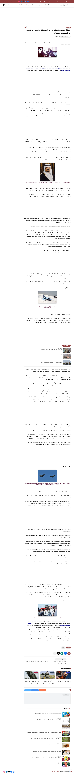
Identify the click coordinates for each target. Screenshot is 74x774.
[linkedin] (21, 1)
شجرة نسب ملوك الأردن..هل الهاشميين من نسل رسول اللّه (49, 719)
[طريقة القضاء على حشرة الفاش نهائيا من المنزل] (66, 745)
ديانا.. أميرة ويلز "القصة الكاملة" (55, 764)
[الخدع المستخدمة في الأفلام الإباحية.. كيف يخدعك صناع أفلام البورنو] (66, 714)
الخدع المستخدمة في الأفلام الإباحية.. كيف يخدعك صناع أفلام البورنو (48, 713)
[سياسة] (15, 1)
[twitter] (23, 1)
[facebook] (28, 1)
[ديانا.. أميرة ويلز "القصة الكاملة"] (66, 764)
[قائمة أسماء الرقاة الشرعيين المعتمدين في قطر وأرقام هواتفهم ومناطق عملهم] (66, 758)
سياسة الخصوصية (51, 1)
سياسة (33, 4)
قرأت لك (22, 4)
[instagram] (19, 1)
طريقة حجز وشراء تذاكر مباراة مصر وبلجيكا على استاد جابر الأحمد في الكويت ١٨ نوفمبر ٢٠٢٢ (44, 732)
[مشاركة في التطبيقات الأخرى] (54, 653)
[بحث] (4, 5)
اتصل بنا (44, 1)
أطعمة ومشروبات (16, 4)
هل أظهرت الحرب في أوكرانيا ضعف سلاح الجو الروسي (51, 349)
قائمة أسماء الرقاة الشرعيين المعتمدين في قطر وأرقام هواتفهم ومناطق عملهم (45, 757)
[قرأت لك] (8, 1)
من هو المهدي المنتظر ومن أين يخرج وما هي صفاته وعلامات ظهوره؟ (48, 726)
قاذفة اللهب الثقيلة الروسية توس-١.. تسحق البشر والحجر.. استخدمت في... (47, 356)
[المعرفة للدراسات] (64, 5)
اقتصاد (44, 4)
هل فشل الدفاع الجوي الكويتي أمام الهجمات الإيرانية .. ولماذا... (64, 682)
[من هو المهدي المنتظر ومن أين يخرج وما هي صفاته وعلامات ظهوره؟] (66, 726)
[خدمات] (4, 1)
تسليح (40, 4)
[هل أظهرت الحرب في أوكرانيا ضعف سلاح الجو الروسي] (67, 350)
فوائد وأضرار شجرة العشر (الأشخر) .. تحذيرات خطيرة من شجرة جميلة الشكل (46, 738)
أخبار (55, 4)
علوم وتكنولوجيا (50, 4)
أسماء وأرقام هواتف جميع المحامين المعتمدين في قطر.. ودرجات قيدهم (47, 751)
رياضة (26, 4)
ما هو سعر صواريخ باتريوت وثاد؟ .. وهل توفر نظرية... (31, 682)
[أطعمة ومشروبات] (6, 1)
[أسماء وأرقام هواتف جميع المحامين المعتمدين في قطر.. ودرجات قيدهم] (66, 752)
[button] (65, 653)
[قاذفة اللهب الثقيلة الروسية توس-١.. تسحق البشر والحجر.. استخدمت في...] (67, 356)
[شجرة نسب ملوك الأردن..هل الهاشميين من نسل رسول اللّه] (66, 720)
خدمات (9, 4)
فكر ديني (30, 4)
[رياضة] (10, 1)
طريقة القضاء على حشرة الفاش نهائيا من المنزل (51, 745)
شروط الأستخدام (39, 1)
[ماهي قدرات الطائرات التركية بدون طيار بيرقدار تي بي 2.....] (67, 362)
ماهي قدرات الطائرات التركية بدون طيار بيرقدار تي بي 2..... (51, 362)
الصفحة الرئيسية (67, 1)
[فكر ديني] (13, 1)
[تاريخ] (17, 1)
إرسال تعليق (66, 694)
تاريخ (37, 4)
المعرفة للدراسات (64, 36)
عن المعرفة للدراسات (59, 1)
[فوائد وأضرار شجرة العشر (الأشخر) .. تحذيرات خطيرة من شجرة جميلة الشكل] (66, 739)
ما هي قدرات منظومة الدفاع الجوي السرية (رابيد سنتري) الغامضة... (49, 683)
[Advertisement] (37, 18)
